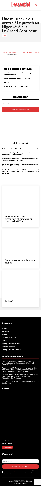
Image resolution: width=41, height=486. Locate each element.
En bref (6, 82)
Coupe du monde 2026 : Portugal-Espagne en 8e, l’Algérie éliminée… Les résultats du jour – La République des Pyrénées (20, 376)
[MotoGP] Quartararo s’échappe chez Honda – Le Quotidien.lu (20, 382)
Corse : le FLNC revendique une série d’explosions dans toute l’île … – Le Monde (20, 165)
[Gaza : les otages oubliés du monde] (20, 243)
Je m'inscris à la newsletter (20, 466)
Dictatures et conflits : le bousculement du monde (20, 149)
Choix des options (7, 447)
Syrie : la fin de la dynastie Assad (16, 86)
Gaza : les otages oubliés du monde (17, 78)
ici (14, 472)
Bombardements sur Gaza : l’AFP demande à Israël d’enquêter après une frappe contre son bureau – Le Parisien (20, 171)
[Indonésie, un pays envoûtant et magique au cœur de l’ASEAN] (20, 199)
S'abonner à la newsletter (20, 109)
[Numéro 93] (20, 416)
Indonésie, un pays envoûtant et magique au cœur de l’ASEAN (20, 74)
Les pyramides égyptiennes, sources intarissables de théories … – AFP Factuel (20, 154)
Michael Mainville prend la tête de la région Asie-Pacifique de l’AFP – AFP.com (20, 159)
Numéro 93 (5, 441)
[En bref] (20, 284)
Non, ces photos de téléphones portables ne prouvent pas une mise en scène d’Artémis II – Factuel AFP (19, 363)
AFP (5, 35)
